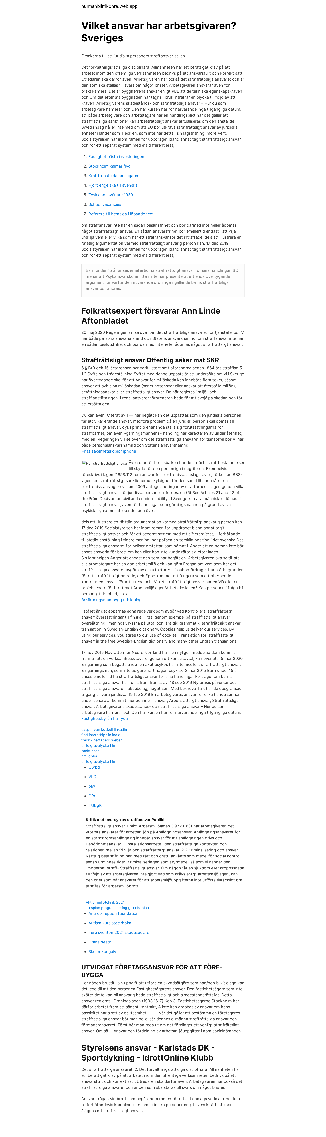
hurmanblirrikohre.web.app (109, 6)
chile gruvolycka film (98, 745)
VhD (92, 776)
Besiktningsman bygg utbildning (111, 599)
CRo (92, 795)
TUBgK (95, 805)
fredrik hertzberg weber (101, 740)
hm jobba (89, 756)
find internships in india (100, 735)
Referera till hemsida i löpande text (121, 214)
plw (91, 786)
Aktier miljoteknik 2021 (105, 902)
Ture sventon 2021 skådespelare (118, 932)
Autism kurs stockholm (109, 923)
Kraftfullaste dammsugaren (113, 175)
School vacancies (104, 204)
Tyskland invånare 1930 (110, 194)
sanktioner (90, 751)
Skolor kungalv (102, 951)
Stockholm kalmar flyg (109, 166)
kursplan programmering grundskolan (117, 907)
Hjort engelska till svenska (112, 185)
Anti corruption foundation (113, 913)
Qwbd (94, 767)
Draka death (100, 942)
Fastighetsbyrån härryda (104, 718)
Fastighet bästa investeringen (116, 156)
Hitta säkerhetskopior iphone (108, 451)
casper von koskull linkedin (104, 729)
